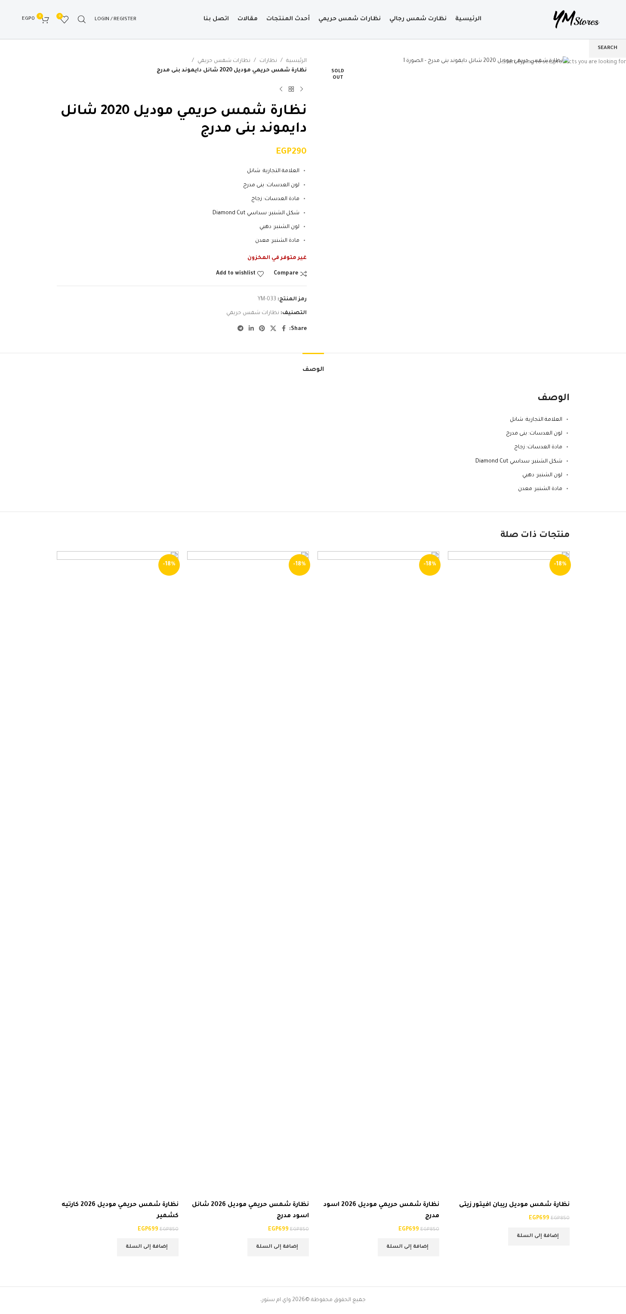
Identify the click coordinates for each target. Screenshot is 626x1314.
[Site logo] (576, 20)
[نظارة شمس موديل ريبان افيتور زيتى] (509, 874)
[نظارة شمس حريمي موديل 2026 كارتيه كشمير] (118, 874)
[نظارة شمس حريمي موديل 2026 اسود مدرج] (378, 874)
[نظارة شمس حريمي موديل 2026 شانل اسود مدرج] (248, 874)
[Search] (81, 19)
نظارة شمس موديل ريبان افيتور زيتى (514, 1205)
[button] (539, 1237)
